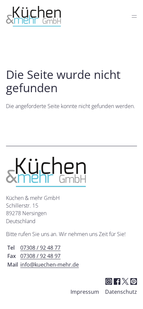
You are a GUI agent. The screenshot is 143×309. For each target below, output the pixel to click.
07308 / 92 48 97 (40, 256)
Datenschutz (121, 291)
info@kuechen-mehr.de (49, 264)
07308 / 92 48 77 (40, 247)
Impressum (85, 291)
